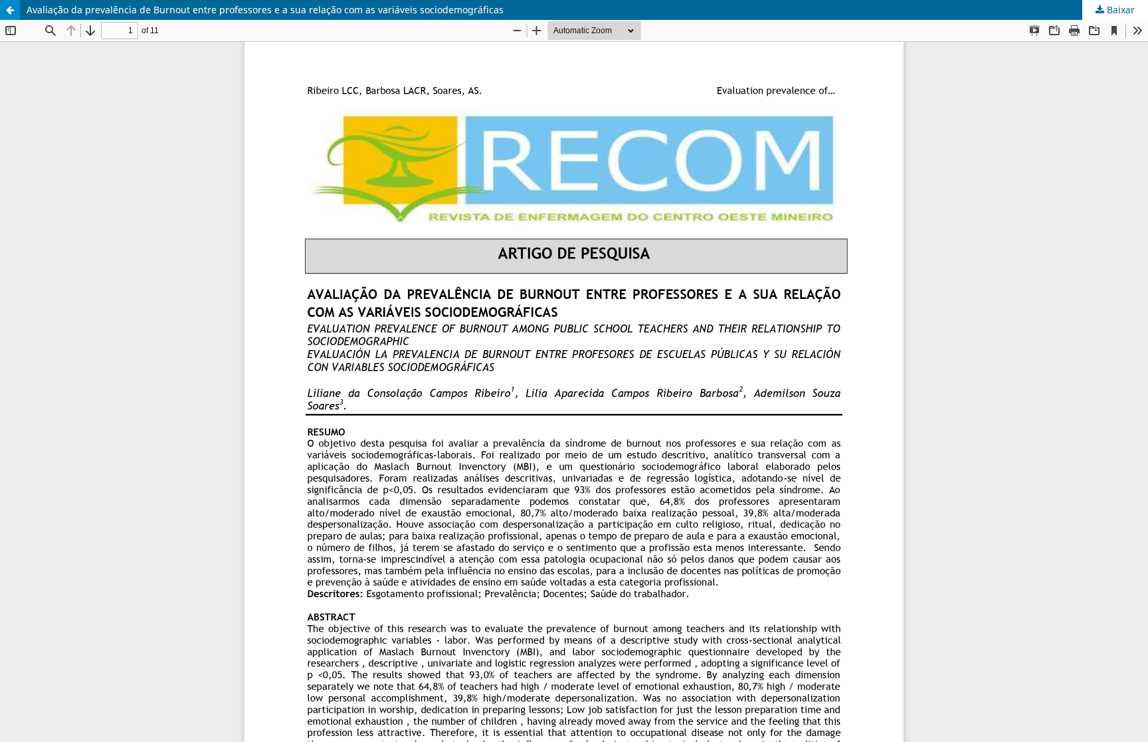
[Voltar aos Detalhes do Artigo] (10, 10)
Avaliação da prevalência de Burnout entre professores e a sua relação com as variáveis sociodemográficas (265, 9)
